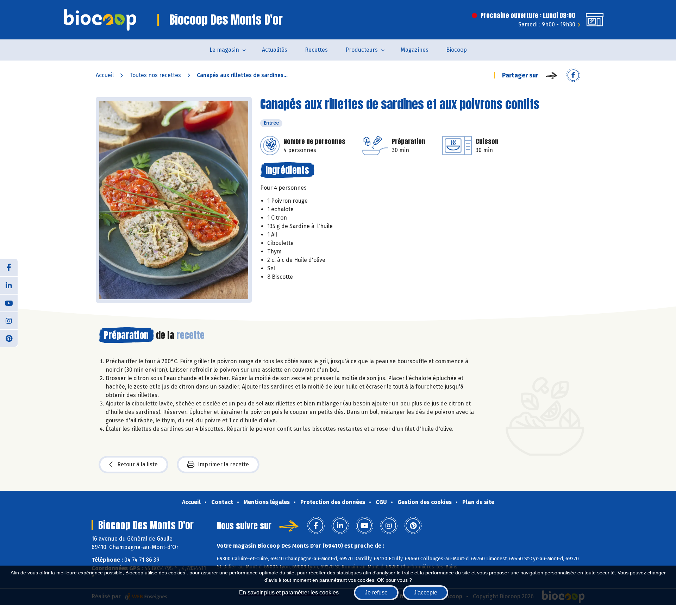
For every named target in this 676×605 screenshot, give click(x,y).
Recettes (316, 49)
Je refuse (376, 592)
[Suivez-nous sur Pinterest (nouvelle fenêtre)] (9, 338)
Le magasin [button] (224, 49)
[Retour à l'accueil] (100, 20)
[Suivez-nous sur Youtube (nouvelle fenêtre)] (9, 302)
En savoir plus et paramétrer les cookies (289, 592)
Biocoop (456, 49)
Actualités (274, 49)
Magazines (414, 49)
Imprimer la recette (223, 464)
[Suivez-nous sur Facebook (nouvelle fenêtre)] (9, 267)
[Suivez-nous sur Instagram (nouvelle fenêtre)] (9, 320)
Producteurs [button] (361, 49)
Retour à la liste (137, 464)
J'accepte (425, 592)
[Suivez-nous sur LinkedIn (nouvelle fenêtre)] (9, 285)
